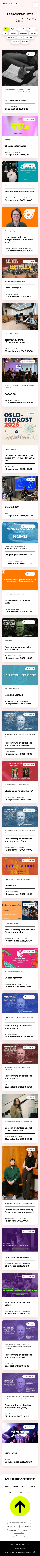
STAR (33, 1487)
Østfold (25, 42)
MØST (15, 1487)
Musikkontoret (11, 4)
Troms (20, 37)
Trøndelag (23, 33)
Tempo (20, 1492)
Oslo (5, 33)
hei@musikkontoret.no (19, 1522)
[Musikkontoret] (20, 1479)
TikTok (26, 1531)
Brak (7, 1487)
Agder (13, 29)
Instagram (26, 1526)
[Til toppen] (20, 1506)
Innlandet (22, 29)
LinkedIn (13, 1531)
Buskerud (11, 37)
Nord (24, 1487)
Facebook (11, 1526)
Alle (6, 29)
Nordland (32, 29)
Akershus (15, 42)
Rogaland (13, 33)
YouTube (19, 1535)
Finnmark (29, 37)
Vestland (33, 33)
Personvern (20, 1548)
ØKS (29, 1492)
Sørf (11, 1492)
